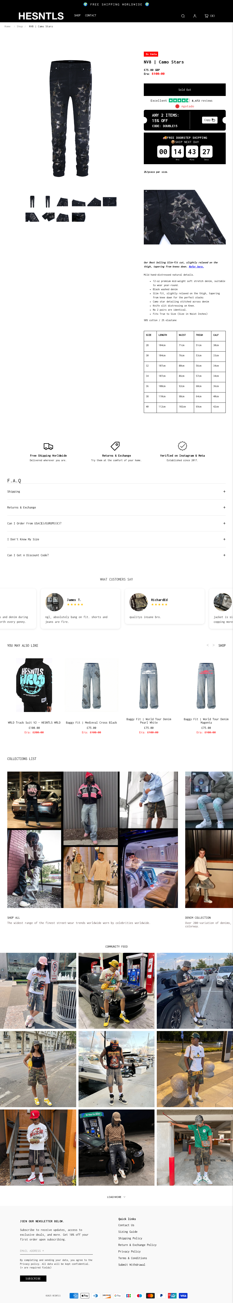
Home (7, 26)
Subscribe (33, 1278)
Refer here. (196, 266)
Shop (20, 26)
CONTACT (90, 15)
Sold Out (184, 89)
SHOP (222, 645)
